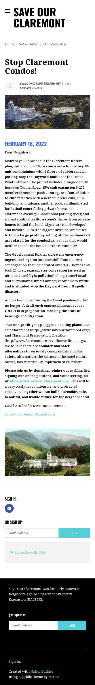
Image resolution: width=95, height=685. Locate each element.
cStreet (53, 677)
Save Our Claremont (39, 17)
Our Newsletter (55, 44)
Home (9, 44)
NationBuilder (41, 672)
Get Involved (28, 44)
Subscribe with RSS (30, 553)
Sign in (14, 662)
